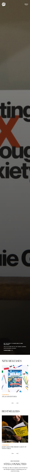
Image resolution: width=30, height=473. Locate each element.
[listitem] (15, 383)
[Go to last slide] (13, 403)
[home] (4, 4)
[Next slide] (17, 403)
